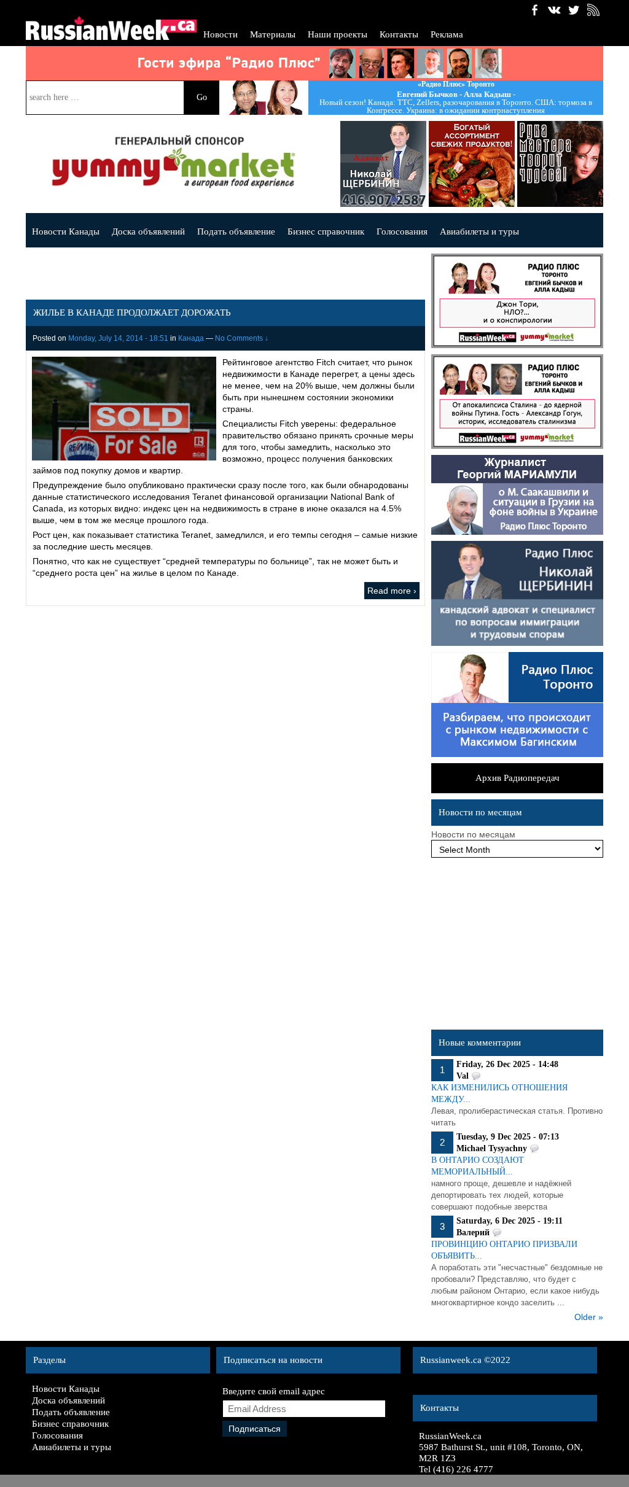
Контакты (399, 34)
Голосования (402, 231)
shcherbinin (355, 164)
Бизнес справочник (325, 231)
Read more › (391, 591)
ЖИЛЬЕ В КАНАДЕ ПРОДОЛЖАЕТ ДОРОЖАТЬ (132, 312)
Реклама (447, 34)
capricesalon (532, 164)
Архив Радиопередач (517, 778)
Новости (220, 34)
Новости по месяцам (473, 834)
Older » (588, 1317)
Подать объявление (236, 231)
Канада (191, 338)
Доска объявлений (148, 231)
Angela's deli (444, 164)
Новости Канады (66, 231)
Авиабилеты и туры (479, 231)
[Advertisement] (517, 946)
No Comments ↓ (241, 338)
